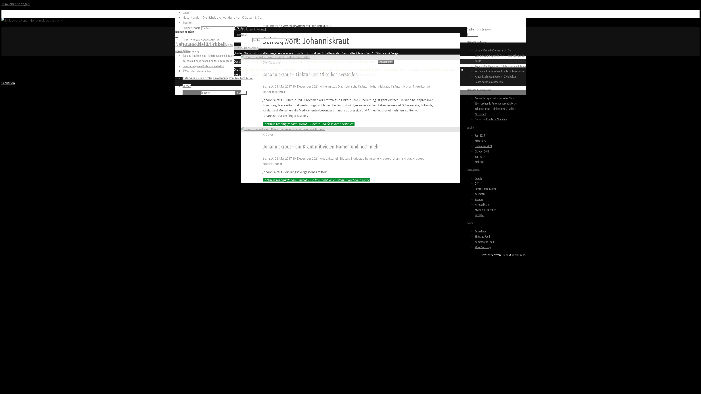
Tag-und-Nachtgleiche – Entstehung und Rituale (208, 55)
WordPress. (519, 255)
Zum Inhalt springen (15, 4)
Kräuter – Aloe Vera (496, 119)
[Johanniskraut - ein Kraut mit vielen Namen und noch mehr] (283, 129)
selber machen (273, 92)
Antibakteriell (329, 159)
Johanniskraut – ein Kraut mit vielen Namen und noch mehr (321, 146)
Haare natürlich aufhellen (197, 71)
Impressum (241, 34)
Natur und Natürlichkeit (200, 44)
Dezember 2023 (483, 146)
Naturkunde (421, 86)
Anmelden (480, 231)
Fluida (505, 255)
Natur (407, 86)
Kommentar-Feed (484, 242)
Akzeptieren (386, 61)
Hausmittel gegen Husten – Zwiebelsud (203, 66)
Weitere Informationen (361, 61)
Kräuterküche (482, 204)
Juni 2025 (480, 135)
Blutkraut (357, 159)
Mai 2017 (479, 161)
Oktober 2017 (482, 151)
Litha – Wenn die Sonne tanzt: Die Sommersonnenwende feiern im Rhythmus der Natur (500, 56)
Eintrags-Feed (482, 236)
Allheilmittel (328, 86)
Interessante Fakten (486, 188)
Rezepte (479, 215)
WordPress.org (483, 247)
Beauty (478, 178)
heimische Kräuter (356, 86)
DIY (340, 86)
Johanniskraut (380, 86)
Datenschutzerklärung (249, 29)
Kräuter (396, 86)
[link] (188, 23)
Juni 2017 (480, 156)
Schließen (8, 83)
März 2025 (480, 140)
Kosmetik (480, 194)
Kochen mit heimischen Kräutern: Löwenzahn (207, 61)
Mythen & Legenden (485, 209)
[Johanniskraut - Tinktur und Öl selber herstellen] (275, 57)
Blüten (344, 159)
